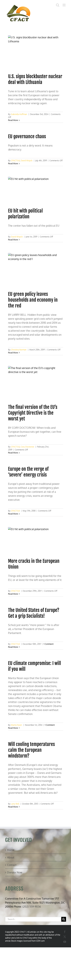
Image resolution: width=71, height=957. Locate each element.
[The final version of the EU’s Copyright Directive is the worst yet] (35, 383)
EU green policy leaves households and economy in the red (33, 300)
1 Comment (48, 644)
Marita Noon (16, 725)
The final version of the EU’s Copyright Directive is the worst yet (32, 413)
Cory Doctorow (27, 446)
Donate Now (14, 872)
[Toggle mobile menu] (64, 5)
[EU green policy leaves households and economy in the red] (35, 270)
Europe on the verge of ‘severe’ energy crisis (28, 472)
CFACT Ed (15, 160)
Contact (12, 865)
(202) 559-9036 (31, 906)
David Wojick (26, 160)
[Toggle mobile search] (57, 5)
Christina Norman (18, 349)
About (10, 857)
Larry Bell (15, 804)
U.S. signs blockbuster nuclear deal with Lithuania (35, 79)
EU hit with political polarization (25, 214)
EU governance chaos (27, 136)
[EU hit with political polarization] (35, 191)
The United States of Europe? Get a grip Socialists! (33, 613)
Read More (13, 120)
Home (10, 850)
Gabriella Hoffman (19, 114)
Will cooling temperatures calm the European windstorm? (31, 750)
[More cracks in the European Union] (35, 541)
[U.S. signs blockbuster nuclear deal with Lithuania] (35, 52)
